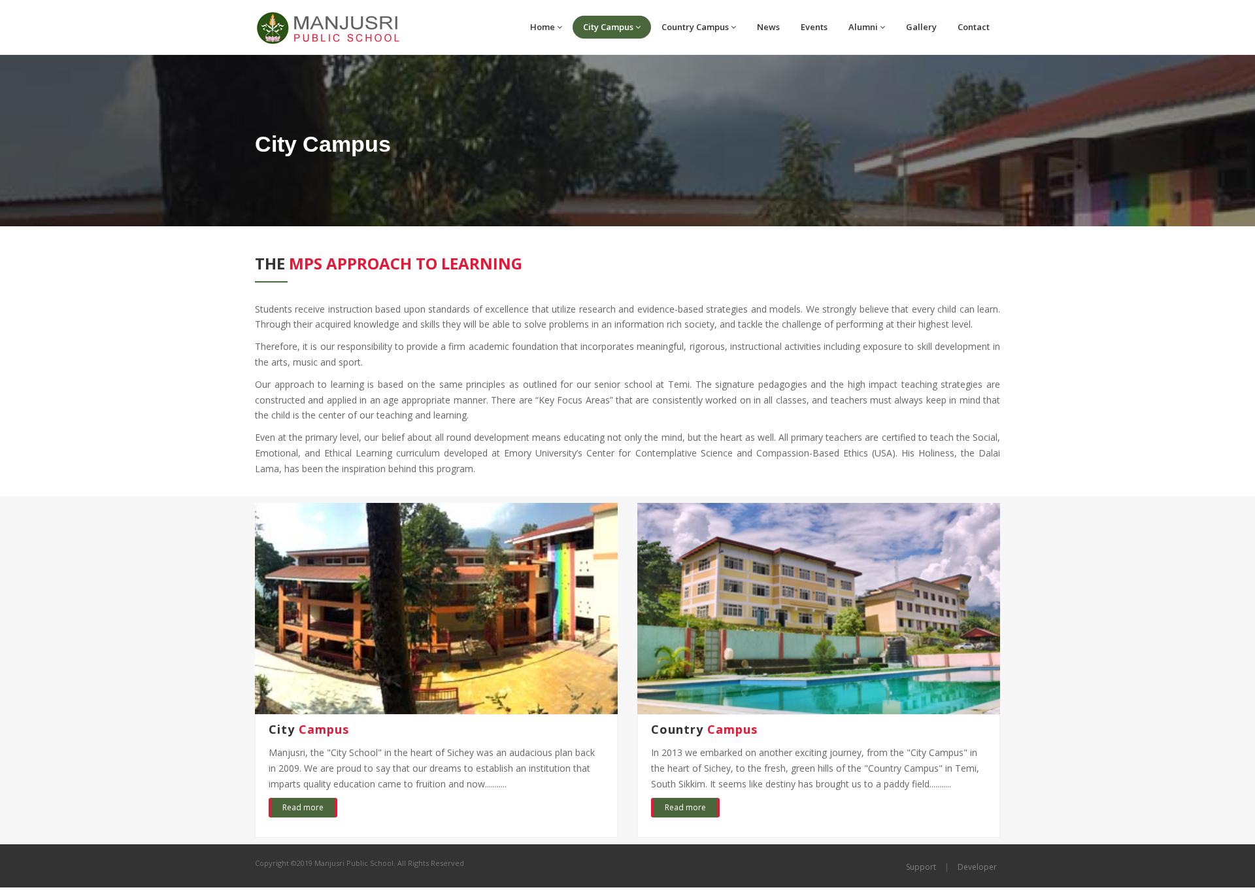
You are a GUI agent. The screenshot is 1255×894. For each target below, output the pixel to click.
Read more (303, 807)
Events (814, 27)
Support (921, 866)
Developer (977, 866)
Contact (974, 27)
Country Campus (695, 27)
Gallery (921, 27)
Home (542, 27)
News (768, 27)
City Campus (608, 27)
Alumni (863, 27)
